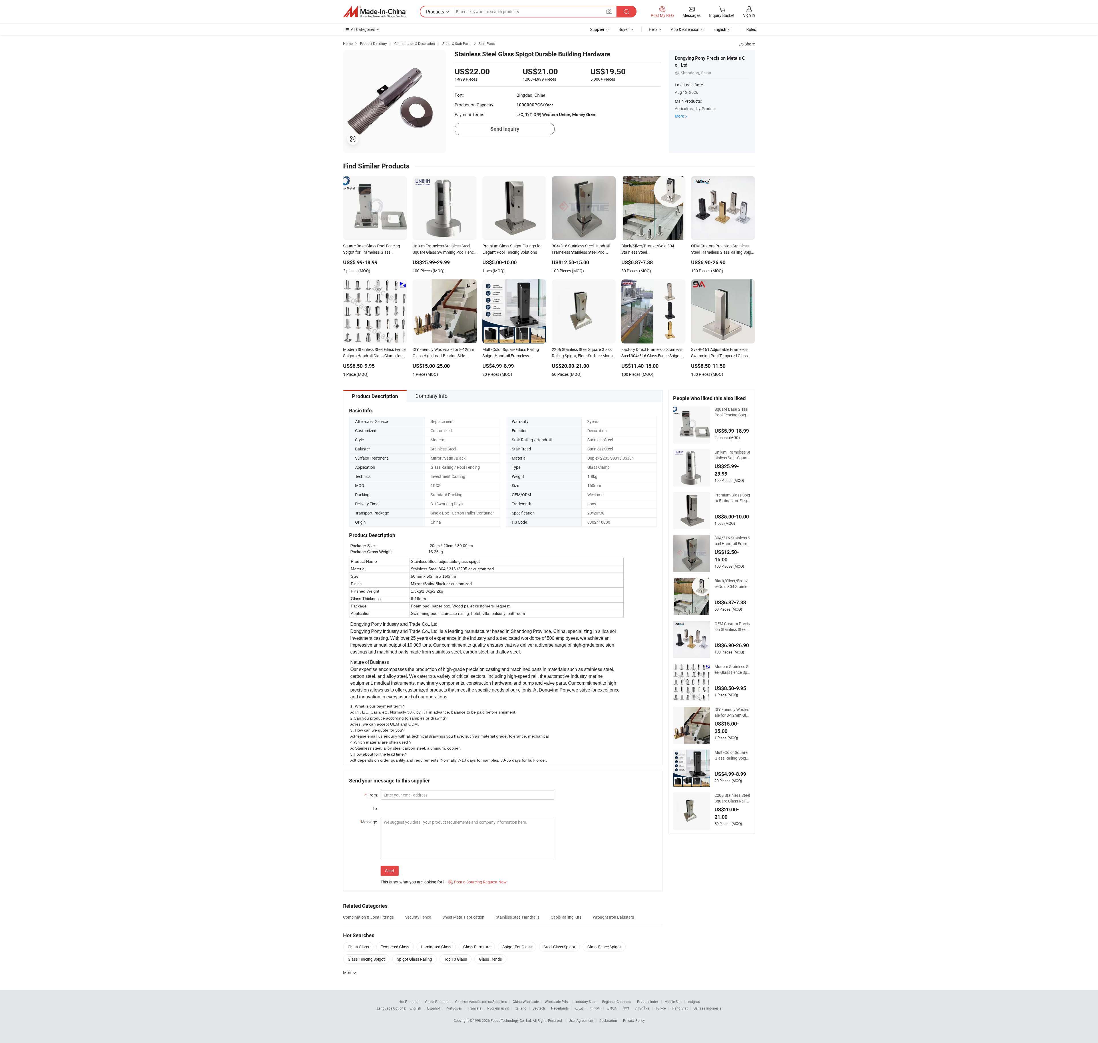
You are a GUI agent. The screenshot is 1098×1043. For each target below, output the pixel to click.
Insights (693, 1001)
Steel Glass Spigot (559, 946)
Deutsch (538, 1008)
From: (371, 795)
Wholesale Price (557, 1001)
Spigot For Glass (517, 946)
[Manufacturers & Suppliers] (374, 12)
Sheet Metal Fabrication (463, 917)
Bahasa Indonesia (707, 1008)
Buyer (623, 29)
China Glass (358, 946)
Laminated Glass (436, 946)
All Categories (363, 29)
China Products (437, 1001)
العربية (579, 1008)
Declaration (608, 1020)
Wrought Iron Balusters (613, 917)
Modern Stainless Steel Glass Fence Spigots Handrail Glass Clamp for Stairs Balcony (732, 669)
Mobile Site (673, 1001)
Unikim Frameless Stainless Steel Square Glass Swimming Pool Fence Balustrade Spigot (732, 455)
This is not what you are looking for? (412, 882)
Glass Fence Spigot (604, 946)
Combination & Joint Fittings (368, 917)
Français (474, 1008)
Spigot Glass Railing (414, 959)
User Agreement (581, 1020)
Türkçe (661, 1008)
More (679, 116)
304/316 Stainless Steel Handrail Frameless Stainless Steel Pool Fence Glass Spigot (732, 541)
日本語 (611, 1008)
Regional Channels (616, 1001)
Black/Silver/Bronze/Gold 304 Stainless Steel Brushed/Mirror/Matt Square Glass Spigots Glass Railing (732, 583)
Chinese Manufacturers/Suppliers (481, 1001)
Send (389, 870)
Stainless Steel (600, 439)
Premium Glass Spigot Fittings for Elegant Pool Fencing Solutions (732, 498)
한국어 (595, 1008)
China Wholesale (526, 1001)
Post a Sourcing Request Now (477, 882)
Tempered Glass (395, 946)
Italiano (520, 1008)
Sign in (749, 15)
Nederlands (560, 1008)
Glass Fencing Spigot (366, 959)
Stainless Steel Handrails (517, 917)
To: (375, 808)
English (415, 1008)
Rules (751, 29)
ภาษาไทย (642, 1008)
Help (653, 29)
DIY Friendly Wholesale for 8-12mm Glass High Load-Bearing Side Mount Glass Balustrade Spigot (732, 712)
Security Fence (418, 917)
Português (454, 1008)
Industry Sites (585, 1001)
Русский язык (498, 1008)
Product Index (648, 1001)
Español (433, 1008)
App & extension (685, 29)
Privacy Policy (634, 1020)
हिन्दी (626, 1008)
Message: (368, 822)
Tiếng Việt (680, 1008)
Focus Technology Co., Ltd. (512, 1020)
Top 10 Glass (455, 959)
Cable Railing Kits (566, 917)
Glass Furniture (476, 946)
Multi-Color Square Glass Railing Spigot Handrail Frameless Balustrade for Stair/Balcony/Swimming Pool (732, 755)
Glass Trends (490, 959)
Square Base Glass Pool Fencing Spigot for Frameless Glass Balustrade (732, 412)
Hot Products (409, 1001)
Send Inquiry (504, 129)
